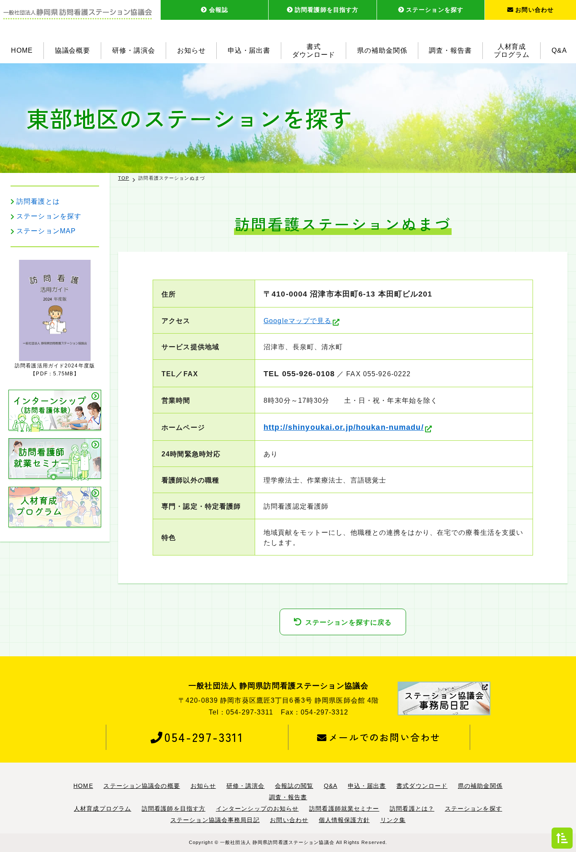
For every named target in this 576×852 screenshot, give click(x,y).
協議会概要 (73, 50)
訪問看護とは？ (412, 808)
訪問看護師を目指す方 (326, 9)
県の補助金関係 (382, 50)
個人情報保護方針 (344, 820)
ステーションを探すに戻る (348, 622)
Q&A (559, 50)
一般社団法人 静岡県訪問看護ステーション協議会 (277, 842)
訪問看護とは (38, 201)
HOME (22, 50)
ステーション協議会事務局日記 (215, 820)
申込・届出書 (249, 50)
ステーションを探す (434, 9)
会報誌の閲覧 (294, 785)
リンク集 (393, 820)
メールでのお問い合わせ (384, 737)
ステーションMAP (46, 231)
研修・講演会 (133, 50)
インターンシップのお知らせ (257, 808)
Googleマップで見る (297, 320)
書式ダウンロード (313, 50)
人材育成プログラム (512, 50)
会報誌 (218, 9)
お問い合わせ (534, 9)
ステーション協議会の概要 (141, 785)
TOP (123, 178)
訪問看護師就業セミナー (344, 808)
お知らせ (191, 50)
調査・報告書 (450, 50)
